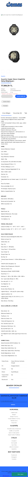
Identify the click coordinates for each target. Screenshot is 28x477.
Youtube (14, 459)
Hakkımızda (14, 412)
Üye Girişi (14, 445)
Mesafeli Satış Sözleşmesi (14, 428)
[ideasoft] (6, 476)
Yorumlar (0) (17, 113)
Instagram (14, 457)
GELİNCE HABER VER (21, 96)
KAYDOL (13, 404)
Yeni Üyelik (14, 443)
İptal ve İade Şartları (14, 432)
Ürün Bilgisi (6, 113)
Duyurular (14, 422)
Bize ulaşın (20, 474)
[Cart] (25, 10)
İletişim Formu (14, 416)
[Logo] (14, 4)
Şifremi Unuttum (14, 447)
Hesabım (14, 441)
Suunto (3, 76)
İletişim (14, 414)
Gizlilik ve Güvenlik (14, 430)
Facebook (14, 455)
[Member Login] (14, 10)
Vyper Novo (13, 88)
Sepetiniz (14, 449)
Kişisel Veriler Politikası (14, 434)
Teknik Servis (14, 420)
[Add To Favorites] (7, 96)
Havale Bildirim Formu (14, 418)
